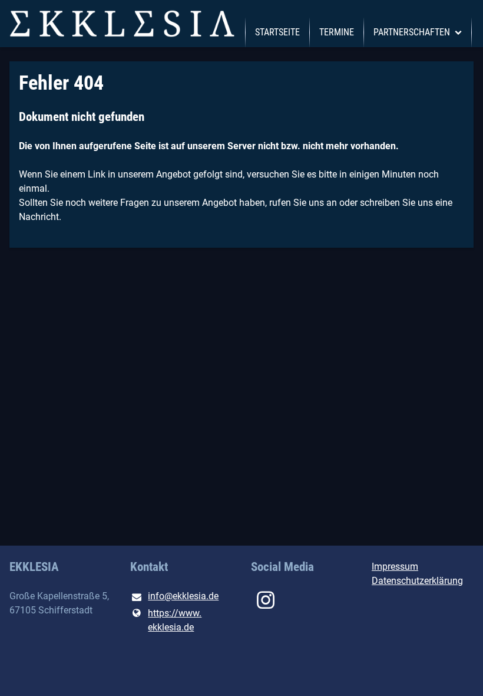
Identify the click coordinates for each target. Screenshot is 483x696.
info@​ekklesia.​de (183, 596)
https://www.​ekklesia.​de (174, 620)
